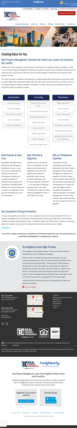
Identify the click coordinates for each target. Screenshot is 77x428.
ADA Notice (16, 345)
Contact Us (71, 24)
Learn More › (6, 228)
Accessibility (35, 413)
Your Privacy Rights (59, 413)
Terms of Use (16, 413)
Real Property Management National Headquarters (62, 298)
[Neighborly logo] (38, 2)
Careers (55, 307)
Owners (46, 9)
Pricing (50, 24)
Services (43, 24)
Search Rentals (28, 9)
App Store (51, 398)
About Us (34, 24)
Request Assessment (66, 13)
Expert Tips (54, 9)
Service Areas (60, 24)
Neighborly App (57, 301)
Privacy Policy (26, 413)
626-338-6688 (71, 9)
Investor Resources (22, 24)
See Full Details (30, 287)
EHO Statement (57, 303)
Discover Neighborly (25, 401)
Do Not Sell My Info (46, 413)
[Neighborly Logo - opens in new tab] (55, 364)
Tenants (38, 9)
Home (3, 49)
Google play (51, 402)
